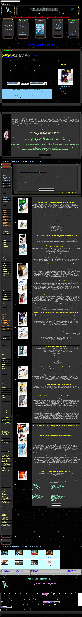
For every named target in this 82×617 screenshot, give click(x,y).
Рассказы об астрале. (19, 556)
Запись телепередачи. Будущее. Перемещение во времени (36, 566)
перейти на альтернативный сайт (41, 109)
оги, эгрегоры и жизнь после (36, 556)
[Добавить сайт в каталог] (55, 605)
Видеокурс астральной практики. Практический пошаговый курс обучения (7, 567)
